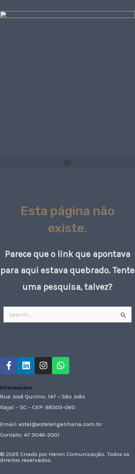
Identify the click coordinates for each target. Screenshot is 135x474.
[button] (67, 162)
